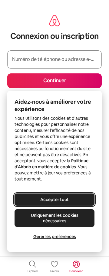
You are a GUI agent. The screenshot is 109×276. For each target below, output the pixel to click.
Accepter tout (54, 199)
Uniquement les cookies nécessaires (54, 218)
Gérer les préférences (54, 236)
